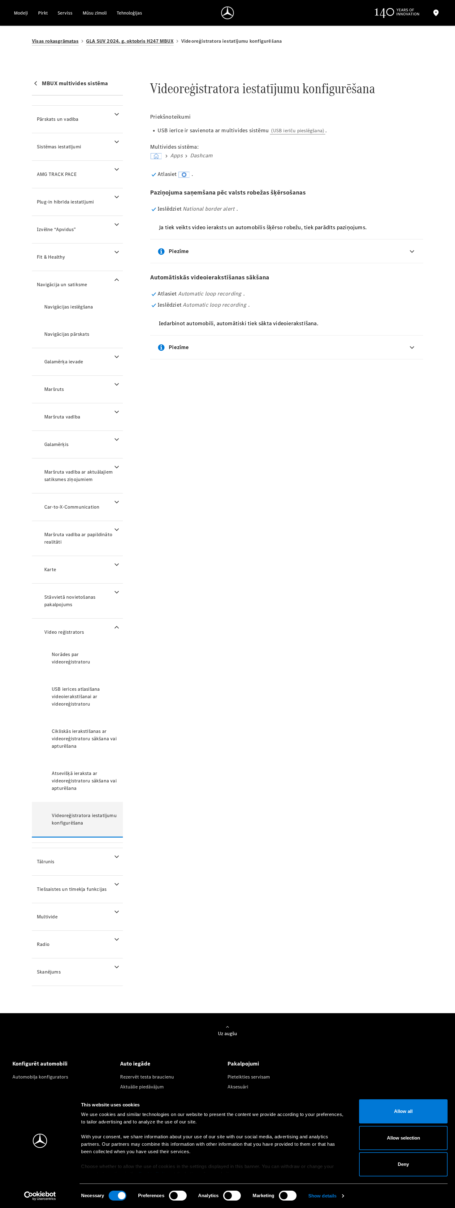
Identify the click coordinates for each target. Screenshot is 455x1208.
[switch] (178, 1196)
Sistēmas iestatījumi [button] (59, 146)
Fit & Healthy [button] (51, 257)
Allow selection (403, 1137)
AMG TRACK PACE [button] (57, 174)
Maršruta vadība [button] (62, 417)
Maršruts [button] (54, 389)
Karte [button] (50, 569)
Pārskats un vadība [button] (58, 119)
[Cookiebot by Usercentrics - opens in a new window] (40, 1196)
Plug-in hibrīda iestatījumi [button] (65, 202)
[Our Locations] (436, 13)
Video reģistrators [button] (64, 632)
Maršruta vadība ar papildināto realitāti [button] (78, 538)
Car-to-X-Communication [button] (71, 507)
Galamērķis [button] (56, 444)
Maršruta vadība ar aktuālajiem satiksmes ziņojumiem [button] (78, 476)
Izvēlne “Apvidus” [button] (56, 229)
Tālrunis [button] (45, 861)
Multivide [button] (47, 916)
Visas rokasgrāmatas (55, 41)
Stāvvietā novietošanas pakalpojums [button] (69, 601)
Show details (322, 1195)
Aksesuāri (238, 1086)
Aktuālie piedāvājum (142, 1086)
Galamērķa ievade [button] (63, 361)
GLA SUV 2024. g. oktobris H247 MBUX (130, 41)
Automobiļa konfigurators (40, 1077)
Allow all (403, 1111)
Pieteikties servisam (249, 1077)
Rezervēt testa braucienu (147, 1077)
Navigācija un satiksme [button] (62, 284)
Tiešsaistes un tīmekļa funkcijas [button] (71, 889)
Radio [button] (43, 944)
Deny (403, 1164)
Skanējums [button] (49, 972)
